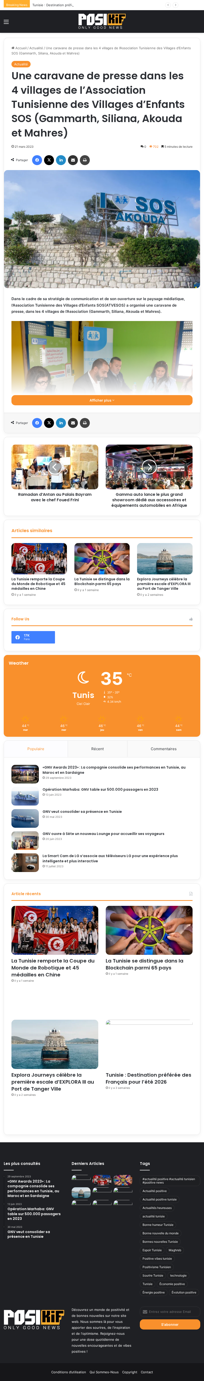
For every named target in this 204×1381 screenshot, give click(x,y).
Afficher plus (101, 400)
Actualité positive (155, 1191)
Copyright (129, 1372)
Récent (97, 748)
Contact (147, 1372)
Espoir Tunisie (152, 1250)
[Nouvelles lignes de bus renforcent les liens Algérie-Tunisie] (102, 1192)
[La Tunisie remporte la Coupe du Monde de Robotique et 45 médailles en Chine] (39, 558)
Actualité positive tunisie (160, 1199)
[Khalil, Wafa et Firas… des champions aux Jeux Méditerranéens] (81, 1180)
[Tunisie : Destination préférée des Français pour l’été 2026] (149, 1044)
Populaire (35, 748)
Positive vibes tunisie (157, 1258)
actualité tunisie (154, 1216)
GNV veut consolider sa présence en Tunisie (82, 811)
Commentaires (164, 748)
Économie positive (172, 1284)
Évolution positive (184, 1292)
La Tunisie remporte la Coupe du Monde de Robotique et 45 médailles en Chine (38, 584)
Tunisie (148, 1284)
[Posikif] (102, 21)
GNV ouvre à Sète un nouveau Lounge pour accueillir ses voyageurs (103, 833)
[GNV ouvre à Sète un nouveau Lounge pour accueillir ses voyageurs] (25, 840)
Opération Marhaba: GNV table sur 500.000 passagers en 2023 (100, 789)
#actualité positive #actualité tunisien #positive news (169, 1180)
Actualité (36, 48)
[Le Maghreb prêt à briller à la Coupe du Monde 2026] (81, 1205)
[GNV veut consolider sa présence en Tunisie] (25, 818)
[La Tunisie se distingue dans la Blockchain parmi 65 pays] (102, 558)
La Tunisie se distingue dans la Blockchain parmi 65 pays (102, 581)
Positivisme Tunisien (157, 1267)
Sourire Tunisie (153, 1275)
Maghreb (175, 1250)
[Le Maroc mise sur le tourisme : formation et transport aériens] (122, 1192)
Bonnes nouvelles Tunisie (160, 1241)
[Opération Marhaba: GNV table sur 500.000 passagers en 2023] (25, 796)
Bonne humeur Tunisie (158, 1225)
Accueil (20, 48)
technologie (178, 1275)
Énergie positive (154, 1292)
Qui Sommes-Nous (104, 1372)
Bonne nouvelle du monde (161, 1233)
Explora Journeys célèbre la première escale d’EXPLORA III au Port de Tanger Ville (164, 584)
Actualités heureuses (157, 1208)
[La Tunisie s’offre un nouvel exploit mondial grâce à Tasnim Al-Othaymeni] (122, 1205)
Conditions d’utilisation (68, 1372)
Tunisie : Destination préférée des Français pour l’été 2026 (78, 5)
